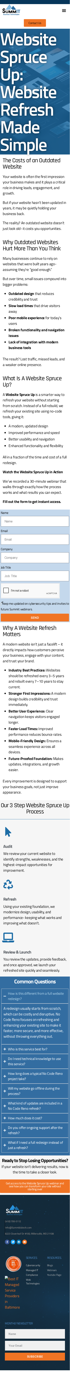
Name (4, 512)
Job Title (6, 567)
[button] (64, 10)
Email (4, 531)
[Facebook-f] (7, 1242)
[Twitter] (13, 1242)
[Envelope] (24, 1242)
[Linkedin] (18, 1242)
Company (7, 549)
